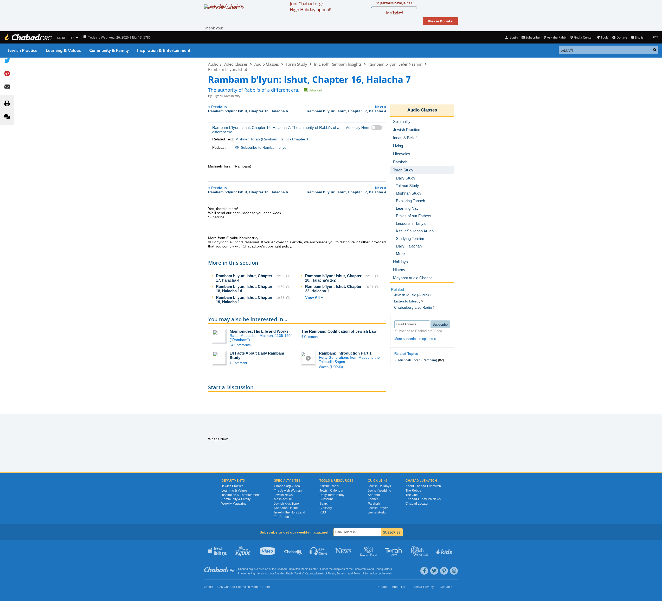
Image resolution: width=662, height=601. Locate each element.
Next (346, 108)
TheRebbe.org (284, 517)
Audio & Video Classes (228, 64)
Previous (248, 108)
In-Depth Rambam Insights (338, 64)
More (400, 253)
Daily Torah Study (331, 495)
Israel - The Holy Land (289, 512)
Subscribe (326, 499)
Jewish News (283, 495)
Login (513, 37)
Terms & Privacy (422, 587)
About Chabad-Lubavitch (423, 486)
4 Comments (310, 337)
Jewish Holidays (379, 486)
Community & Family (109, 50)
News (343, 550)
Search (324, 503)
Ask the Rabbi (556, 37)
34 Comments (240, 345)
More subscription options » (415, 339)
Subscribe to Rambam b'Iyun (264, 147)
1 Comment (238, 363)
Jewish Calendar (331, 490)
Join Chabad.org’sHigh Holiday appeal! (310, 7)
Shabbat (374, 495)
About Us (398, 587)
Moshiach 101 (284, 499)
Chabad (282, 569)
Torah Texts (394, 550)
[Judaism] (28, 37)
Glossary (325, 508)
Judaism (342, 573)
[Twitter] (434, 571)
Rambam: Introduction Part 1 (345, 353)
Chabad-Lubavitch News (423, 499)
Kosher (373, 499)
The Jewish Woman (288, 490)
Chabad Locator (417, 503)
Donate (621, 37)
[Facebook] (424, 571)
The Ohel (412, 495)
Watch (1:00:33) (331, 367)
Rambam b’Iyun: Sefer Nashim (395, 64)
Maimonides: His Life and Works (259, 331)
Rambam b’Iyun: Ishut (227, 69)
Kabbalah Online (286, 508)
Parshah (374, 503)
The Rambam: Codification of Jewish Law (339, 331)
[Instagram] (454, 571)
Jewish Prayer (378, 508)
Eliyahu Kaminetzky (226, 96)
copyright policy (278, 246)
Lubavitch (294, 569)
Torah (331, 573)
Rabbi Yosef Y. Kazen (299, 573)
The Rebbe (413, 490)
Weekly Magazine (234, 503)
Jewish (358, 573)
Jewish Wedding (379, 490)
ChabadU (293, 550)
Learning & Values (63, 50)
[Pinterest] (444, 571)
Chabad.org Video (287, 486)
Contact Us (447, 587)
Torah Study (296, 64)
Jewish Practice (22, 50)
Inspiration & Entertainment (163, 50)
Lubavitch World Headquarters (373, 569)
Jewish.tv (268, 550)
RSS (322, 512)
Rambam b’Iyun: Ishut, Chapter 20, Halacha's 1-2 (333, 278)
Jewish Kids (444, 550)
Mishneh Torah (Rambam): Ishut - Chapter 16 (273, 139)
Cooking (368, 550)
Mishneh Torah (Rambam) (417, 360)
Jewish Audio (377, 512)
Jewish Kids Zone (286, 503)
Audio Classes (266, 64)
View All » (314, 297)
